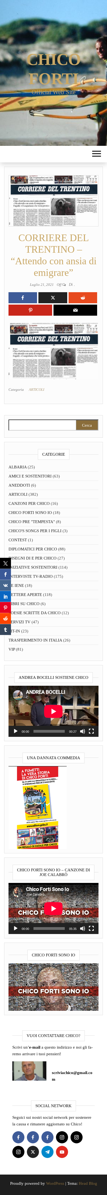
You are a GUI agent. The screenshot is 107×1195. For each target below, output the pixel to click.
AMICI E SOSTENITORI (30, 476)
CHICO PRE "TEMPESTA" (32, 521)
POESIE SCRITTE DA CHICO (35, 613)
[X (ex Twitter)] (33, 1152)
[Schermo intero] (91, 731)
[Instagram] (62, 1137)
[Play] (15, 731)
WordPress (55, 1183)
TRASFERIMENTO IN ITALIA (35, 640)
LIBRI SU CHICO (24, 604)
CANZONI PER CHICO (29, 503)
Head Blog (88, 1183)
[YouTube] (62, 1152)
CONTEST (18, 540)
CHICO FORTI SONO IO (30, 512)
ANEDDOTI (19, 485)
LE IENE (16, 585)
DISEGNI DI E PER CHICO (33, 558)
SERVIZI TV (19, 622)
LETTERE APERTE (25, 594)
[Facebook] (18, 1137)
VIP (12, 649)
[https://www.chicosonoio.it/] (53, 986)
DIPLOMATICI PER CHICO (33, 549)
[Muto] (82, 731)
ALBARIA (18, 467)
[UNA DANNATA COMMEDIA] (38, 807)
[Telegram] (47, 1152)
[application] (53, 711)
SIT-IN (14, 631)
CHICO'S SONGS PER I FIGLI (35, 531)
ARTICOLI (36, 389)
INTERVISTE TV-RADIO (31, 576)
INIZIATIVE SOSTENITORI (33, 567)
